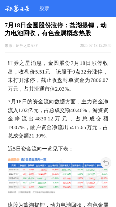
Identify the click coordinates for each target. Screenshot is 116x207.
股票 (44, 8)
